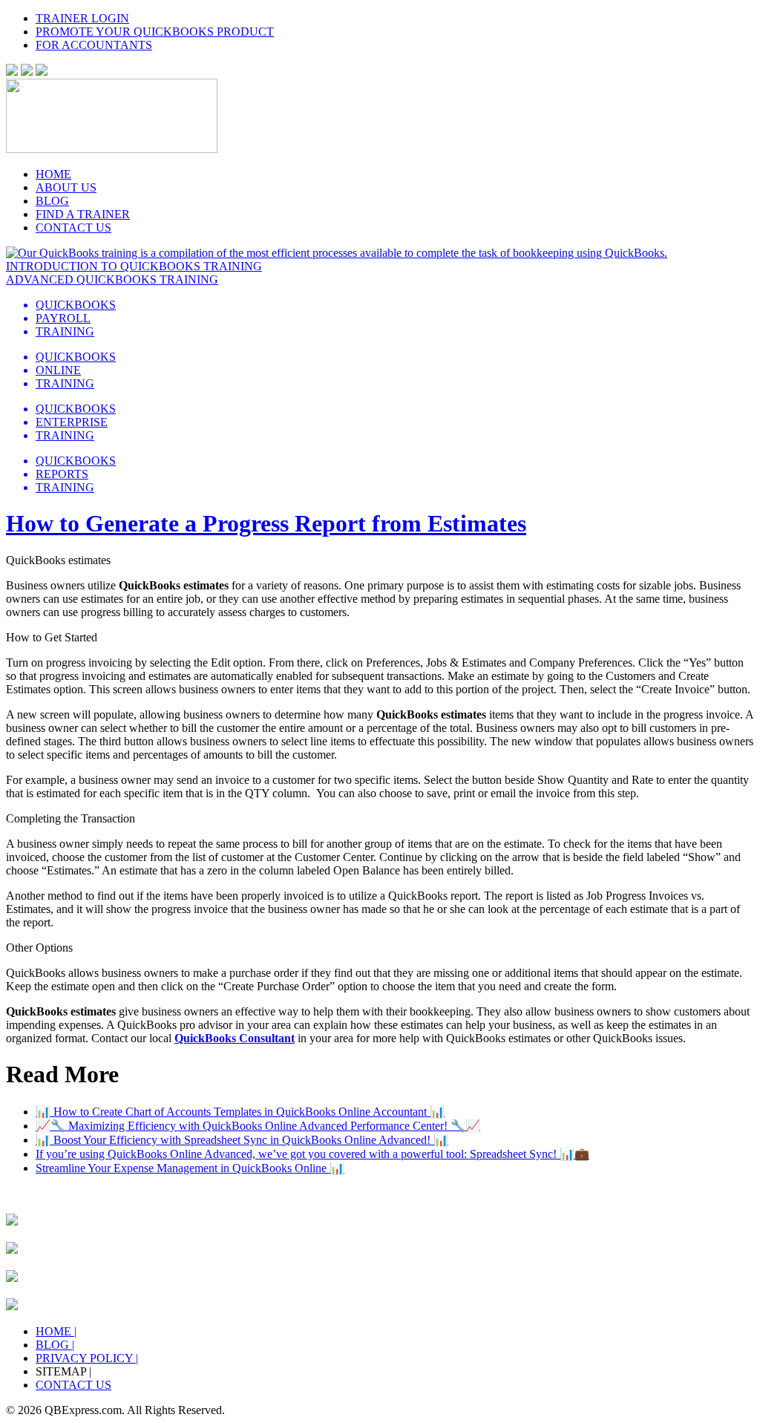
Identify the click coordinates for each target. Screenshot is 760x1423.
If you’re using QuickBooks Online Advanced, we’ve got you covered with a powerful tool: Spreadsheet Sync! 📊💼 (312, 1154)
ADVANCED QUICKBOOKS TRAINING (112, 279)
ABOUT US (66, 187)
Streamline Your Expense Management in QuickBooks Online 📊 (190, 1168)
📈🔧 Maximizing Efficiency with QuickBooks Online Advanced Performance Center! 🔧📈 (258, 1125)
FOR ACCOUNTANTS (94, 45)
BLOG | (55, 1344)
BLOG (52, 200)
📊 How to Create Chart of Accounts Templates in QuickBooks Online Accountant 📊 (240, 1111)
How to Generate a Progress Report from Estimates (266, 523)
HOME (53, 174)
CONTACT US (73, 227)
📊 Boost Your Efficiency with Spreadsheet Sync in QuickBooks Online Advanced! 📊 (242, 1140)
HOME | (56, 1331)
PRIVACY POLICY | (87, 1358)
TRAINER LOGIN (82, 18)
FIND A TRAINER (83, 214)
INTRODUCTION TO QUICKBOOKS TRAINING (134, 266)
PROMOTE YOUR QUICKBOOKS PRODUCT (155, 31)
